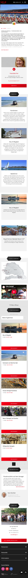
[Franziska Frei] (14, 62)
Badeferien (14, 174)
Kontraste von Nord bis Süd (10, 363)
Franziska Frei (14, 73)
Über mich (14, 85)
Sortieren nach (14, 314)
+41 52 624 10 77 (14, 81)
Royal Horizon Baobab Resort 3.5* (14, 239)
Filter (15, 305)
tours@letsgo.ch (14, 534)
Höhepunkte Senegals (8, 446)
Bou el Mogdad (14, 208)
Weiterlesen (4, 49)
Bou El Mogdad (14, 142)
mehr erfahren (20, 486)
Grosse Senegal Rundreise (10, 390)
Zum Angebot (14, 348)
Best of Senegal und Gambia (10, 418)
